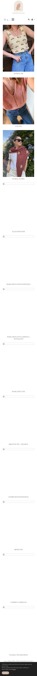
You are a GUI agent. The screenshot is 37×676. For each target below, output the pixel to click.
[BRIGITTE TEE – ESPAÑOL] (18, 397)
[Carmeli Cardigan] (18, 555)
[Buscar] (29, 19)
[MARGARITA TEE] (18, 344)
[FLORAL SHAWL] (18, 131)
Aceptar (5, 673)
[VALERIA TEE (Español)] (18, 607)
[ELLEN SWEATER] (18, 184)
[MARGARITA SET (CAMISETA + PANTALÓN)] (18, 289)
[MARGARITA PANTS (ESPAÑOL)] (18, 237)
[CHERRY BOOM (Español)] (18, 449)
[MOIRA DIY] (18, 502)
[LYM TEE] (18, 79)
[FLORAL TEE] (18, 26)
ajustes (14, 669)
